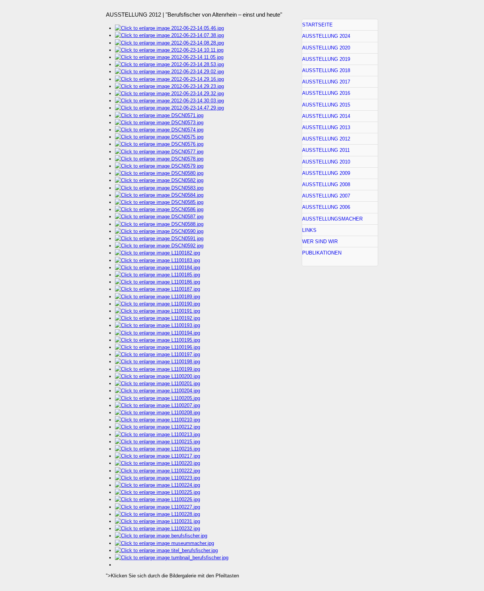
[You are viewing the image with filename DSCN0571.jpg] (159, 115)
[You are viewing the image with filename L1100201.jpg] (157, 383)
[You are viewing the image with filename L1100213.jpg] (157, 434)
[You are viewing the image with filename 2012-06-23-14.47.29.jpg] (169, 108)
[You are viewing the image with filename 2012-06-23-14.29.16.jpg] (169, 79)
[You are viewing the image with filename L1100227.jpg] (157, 507)
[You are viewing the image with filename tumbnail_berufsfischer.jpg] (171, 557)
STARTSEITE (317, 25)
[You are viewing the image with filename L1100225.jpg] (157, 492)
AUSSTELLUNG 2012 (326, 139)
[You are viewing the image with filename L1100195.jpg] (157, 340)
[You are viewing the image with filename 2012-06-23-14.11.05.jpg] (169, 57)
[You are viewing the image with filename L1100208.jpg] (157, 412)
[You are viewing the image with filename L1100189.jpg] (157, 296)
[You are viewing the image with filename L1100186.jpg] (157, 282)
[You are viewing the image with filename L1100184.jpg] (157, 267)
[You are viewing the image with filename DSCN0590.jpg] (159, 231)
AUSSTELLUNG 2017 (326, 82)
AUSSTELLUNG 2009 (326, 173)
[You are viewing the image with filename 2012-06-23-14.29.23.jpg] (169, 86)
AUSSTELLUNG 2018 (326, 70)
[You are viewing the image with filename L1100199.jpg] (157, 369)
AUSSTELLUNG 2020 (326, 48)
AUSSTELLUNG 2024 (326, 36)
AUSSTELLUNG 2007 (326, 196)
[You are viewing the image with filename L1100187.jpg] (157, 289)
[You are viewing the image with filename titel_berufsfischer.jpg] (166, 550)
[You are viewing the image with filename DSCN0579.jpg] (159, 166)
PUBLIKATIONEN (321, 253)
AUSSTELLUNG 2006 (326, 207)
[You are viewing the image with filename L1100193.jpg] (157, 325)
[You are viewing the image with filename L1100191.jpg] (157, 311)
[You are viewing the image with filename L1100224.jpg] (157, 485)
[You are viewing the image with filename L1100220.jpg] (157, 463)
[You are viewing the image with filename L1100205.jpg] (157, 398)
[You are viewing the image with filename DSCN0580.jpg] (159, 173)
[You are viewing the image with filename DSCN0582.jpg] (159, 180)
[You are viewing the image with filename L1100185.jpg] (157, 275)
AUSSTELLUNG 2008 (326, 184)
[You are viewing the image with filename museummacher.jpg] (164, 543)
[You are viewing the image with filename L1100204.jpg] (157, 390)
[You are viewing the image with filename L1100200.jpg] (157, 376)
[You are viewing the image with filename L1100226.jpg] (157, 499)
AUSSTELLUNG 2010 (326, 162)
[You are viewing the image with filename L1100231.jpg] (157, 521)
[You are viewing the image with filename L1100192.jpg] (157, 318)
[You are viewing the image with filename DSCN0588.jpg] (159, 224)
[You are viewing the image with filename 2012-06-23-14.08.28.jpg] (169, 43)
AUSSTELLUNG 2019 (326, 59)
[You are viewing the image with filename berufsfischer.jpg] (161, 536)
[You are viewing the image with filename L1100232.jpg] (157, 528)
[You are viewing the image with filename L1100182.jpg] (157, 253)
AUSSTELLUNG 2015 (326, 105)
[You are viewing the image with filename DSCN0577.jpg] (159, 151)
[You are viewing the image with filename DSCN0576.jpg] (159, 144)
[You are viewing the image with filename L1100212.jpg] (157, 427)
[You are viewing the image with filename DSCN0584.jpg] (159, 195)
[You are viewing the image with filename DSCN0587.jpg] (159, 216)
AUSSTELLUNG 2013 (326, 127)
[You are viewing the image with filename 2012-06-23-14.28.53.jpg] (169, 64)
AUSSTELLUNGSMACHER (332, 219)
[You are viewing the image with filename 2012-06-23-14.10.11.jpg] (169, 50)
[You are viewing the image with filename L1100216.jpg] (157, 449)
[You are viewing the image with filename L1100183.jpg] (157, 260)
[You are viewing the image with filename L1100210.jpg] (157, 420)
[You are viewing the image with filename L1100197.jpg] (157, 354)
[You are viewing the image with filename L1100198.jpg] (157, 361)
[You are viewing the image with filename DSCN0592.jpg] (159, 245)
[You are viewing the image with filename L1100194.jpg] (157, 333)
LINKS (309, 230)
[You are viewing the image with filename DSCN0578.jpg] (159, 159)
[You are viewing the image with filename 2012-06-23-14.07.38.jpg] (169, 35)
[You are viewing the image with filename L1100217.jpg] (157, 456)
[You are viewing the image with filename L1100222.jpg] (157, 471)
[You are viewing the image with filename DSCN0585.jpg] (159, 202)
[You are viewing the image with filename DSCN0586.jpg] (159, 209)
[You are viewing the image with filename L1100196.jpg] (157, 347)
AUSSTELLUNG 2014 (326, 116)
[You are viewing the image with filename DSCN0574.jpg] (159, 130)
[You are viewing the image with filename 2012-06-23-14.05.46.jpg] (169, 28)
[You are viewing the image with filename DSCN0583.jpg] (159, 188)
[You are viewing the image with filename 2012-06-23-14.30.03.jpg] (169, 100)
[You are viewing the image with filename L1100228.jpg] (157, 514)
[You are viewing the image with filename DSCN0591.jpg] (159, 238)
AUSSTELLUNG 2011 (326, 150)
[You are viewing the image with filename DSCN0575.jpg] (159, 137)
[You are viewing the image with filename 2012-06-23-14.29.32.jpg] (169, 93)
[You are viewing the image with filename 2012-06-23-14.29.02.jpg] (169, 71)
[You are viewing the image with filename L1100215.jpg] (157, 441)
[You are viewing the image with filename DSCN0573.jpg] (159, 122)
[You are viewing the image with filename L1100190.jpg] (157, 304)
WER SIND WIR (320, 241)
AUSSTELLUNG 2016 (326, 93)
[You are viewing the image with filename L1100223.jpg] (157, 478)
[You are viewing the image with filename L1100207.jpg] (157, 405)
